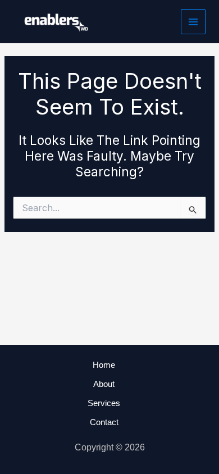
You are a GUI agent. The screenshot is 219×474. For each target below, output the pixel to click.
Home (104, 365)
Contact (104, 422)
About (104, 384)
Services (104, 403)
